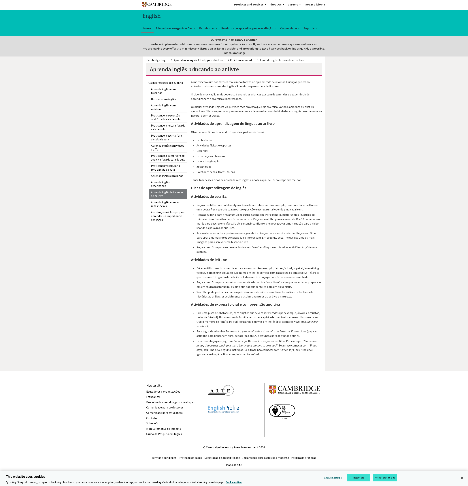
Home (147, 28)
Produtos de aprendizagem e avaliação (247, 28)
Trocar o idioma (314, 4)
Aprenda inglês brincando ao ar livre (167, 194)
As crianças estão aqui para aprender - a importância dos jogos (167, 216)
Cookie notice (234, 482)
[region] (234, 478)
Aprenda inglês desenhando (160, 184)
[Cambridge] (156, 5)
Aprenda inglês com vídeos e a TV (167, 147)
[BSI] (282, 425)
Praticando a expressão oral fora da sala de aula (165, 117)
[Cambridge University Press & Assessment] (294, 401)
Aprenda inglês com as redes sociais (165, 204)
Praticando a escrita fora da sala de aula (166, 137)
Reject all (358, 477)
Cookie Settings (333, 477)
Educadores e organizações (174, 28)
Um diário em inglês (163, 99)
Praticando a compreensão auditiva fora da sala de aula (168, 157)
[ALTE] (221, 402)
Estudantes (207, 28)
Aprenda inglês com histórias (163, 91)
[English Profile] (223, 419)
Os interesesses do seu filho (165, 82)
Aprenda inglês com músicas (163, 107)
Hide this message (234, 53)
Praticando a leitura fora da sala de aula (168, 127)
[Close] (462, 478)
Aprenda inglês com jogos (167, 176)
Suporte (309, 28)
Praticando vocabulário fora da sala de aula (165, 167)
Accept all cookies (385, 477)
